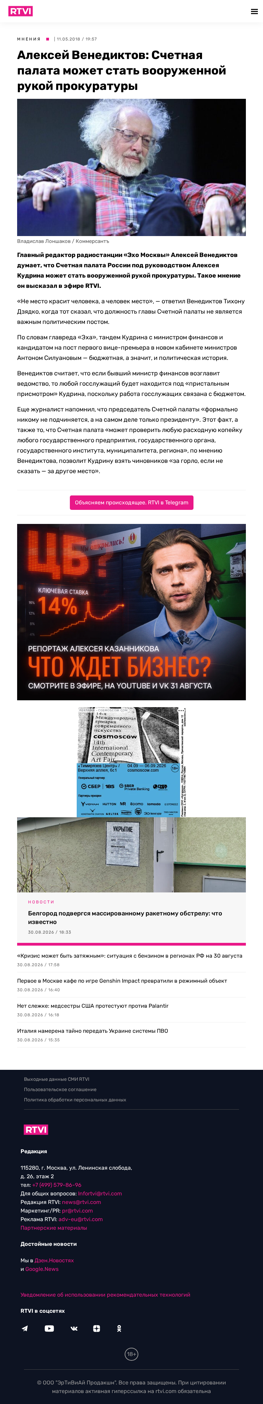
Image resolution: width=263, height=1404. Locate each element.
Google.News (42, 1269)
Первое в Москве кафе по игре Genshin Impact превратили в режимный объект (122, 981)
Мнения (29, 39)
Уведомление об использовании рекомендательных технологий (105, 1294)
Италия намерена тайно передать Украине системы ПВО (92, 1031)
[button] (255, 11)
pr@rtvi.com (77, 1210)
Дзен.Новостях (54, 1260)
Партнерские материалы (54, 1228)
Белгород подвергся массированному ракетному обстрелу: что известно (125, 918)
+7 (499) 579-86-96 (57, 1185)
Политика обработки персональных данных (75, 1100)
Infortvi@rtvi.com (100, 1193)
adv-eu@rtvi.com (81, 1219)
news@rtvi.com (81, 1202)
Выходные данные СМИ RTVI (56, 1079)
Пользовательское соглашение (60, 1089)
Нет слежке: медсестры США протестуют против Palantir (92, 1006)
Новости (41, 902)
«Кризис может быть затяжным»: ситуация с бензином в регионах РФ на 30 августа (129, 955)
